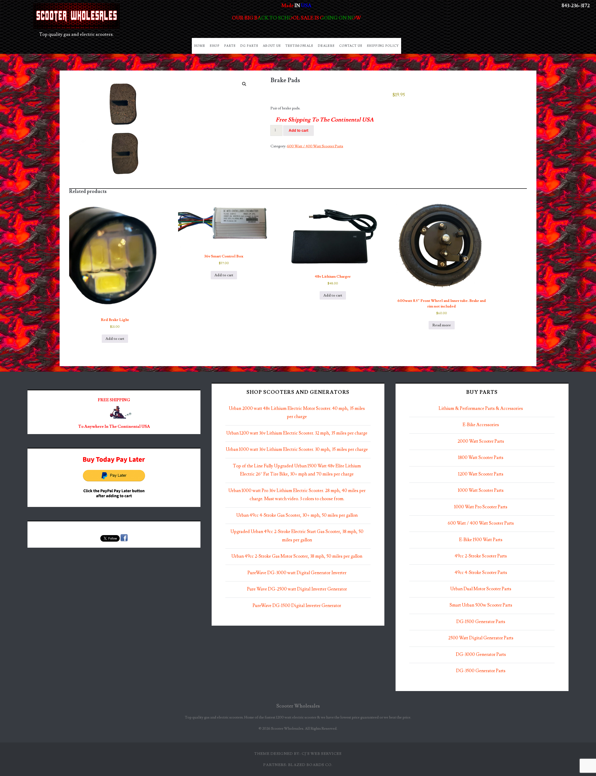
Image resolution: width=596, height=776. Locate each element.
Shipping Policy (383, 46)
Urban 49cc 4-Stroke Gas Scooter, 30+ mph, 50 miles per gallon (297, 515)
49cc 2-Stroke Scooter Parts (481, 556)
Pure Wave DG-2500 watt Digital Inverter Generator (297, 589)
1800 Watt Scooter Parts (480, 458)
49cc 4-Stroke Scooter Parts (481, 573)
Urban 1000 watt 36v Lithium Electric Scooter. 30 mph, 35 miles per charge (297, 449)
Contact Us (350, 46)
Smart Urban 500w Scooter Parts (481, 605)
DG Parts (249, 46)
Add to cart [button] (114, 338)
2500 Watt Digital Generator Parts (480, 638)
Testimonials (299, 46)
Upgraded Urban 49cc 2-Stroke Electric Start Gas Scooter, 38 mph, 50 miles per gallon (296, 536)
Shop (215, 46)
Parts (230, 46)
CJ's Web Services (322, 753)
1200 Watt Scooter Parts (480, 474)
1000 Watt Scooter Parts (481, 490)
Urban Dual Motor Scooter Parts (480, 589)
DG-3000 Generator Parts (481, 655)
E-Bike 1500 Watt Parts (480, 540)
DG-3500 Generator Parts (480, 671)
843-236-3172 (576, 6)
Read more (441, 325)
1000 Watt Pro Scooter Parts (480, 507)
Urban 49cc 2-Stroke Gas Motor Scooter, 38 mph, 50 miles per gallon (296, 556)
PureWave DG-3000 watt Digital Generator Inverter (296, 573)
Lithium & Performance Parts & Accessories (481, 409)
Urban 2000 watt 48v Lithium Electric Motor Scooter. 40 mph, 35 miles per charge (297, 413)
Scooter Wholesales (298, 706)
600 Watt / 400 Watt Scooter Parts (315, 146)
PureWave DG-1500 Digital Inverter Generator (297, 606)
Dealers (326, 46)
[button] (244, 84)
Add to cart (298, 130)
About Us (272, 46)
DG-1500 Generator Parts (480, 622)
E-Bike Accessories (481, 425)
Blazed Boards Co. (310, 765)
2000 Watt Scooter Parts (480, 441)
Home (199, 46)
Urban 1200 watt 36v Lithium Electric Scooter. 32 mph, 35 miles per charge (296, 433)
